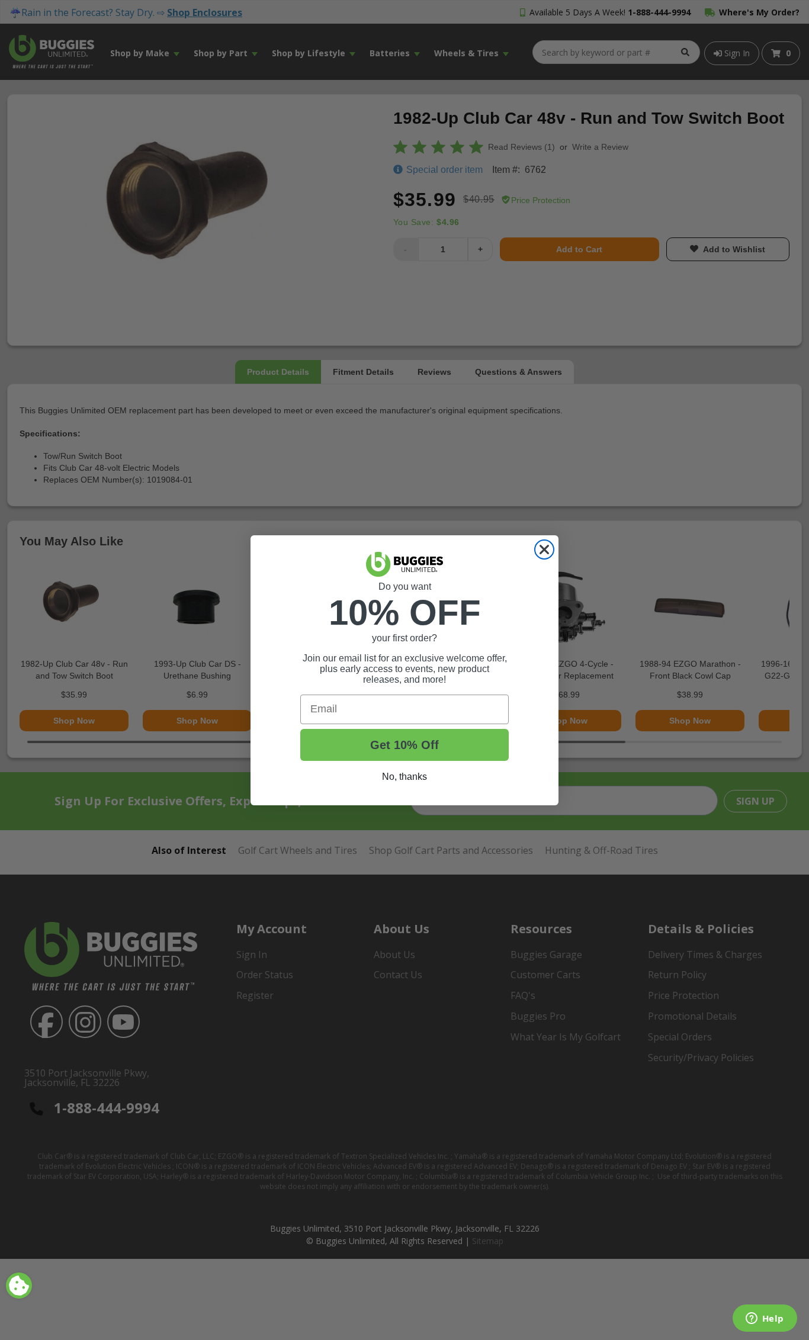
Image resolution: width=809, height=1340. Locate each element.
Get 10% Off (404, 744)
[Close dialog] (544, 549)
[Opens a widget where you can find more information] (764, 1319)
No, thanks (404, 777)
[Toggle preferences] (19, 1285)
